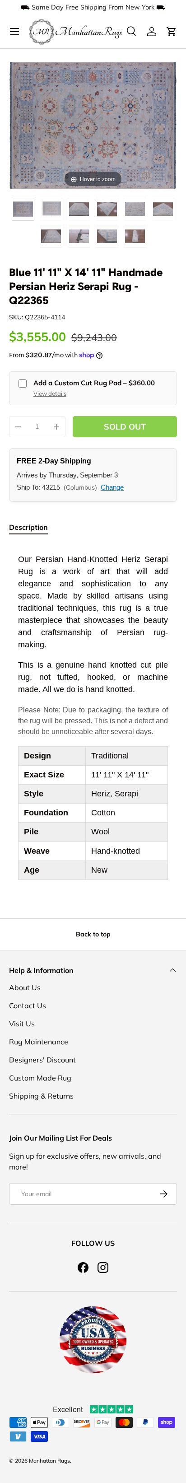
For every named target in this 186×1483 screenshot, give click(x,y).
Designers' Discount (42, 1059)
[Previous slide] (18, 121)
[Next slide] (168, 121)
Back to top (93, 934)
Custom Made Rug (40, 1077)
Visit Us (22, 1023)
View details (49, 393)
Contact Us (27, 1005)
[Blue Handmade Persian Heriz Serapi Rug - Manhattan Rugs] (23, 209)
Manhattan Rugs (49, 1460)
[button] (171, 32)
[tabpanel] (93, 716)
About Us (25, 987)
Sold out (125, 426)
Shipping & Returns (41, 1095)
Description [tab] (28, 527)
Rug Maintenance (38, 1041)
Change (112, 487)
